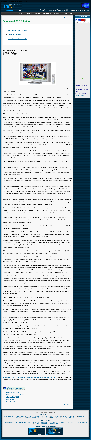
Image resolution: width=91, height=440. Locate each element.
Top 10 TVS (56, 13)
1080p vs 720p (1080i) (12, 397)
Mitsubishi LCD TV (21, 417)
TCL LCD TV (71, 417)
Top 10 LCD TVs (42, 422)
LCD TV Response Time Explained (16, 395)
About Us (84, 422)
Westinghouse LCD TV (33, 417)
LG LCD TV (65, 416)
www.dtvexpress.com (79, 95)
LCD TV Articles (10, 399)
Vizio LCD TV (73, 416)
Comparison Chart (21, 422)
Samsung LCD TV (35, 416)
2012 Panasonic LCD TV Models (17, 30)
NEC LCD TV (54, 417)
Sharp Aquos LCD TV (23, 416)
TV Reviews (28, 13)
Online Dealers (53, 422)
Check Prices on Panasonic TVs (17, 39)
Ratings (37, 13)
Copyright (36, 423)
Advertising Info (53, 423)
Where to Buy (68, 13)
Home (20, 13)
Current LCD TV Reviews (15, 34)
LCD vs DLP (71, 422)
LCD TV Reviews (11, 401)
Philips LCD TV (45, 416)
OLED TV (78, 422)
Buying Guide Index (9, 422)
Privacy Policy (44, 423)
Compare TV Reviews (12, 392)
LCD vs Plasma (62, 422)
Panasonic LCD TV (55, 416)
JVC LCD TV (63, 417)
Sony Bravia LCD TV (9, 416)
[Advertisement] (82, 50)
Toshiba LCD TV (45, 417)
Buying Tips (47, 13)
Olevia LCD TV (82, 416)
